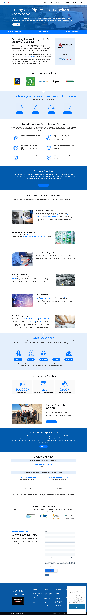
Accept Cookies (76, 604)
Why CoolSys (66, 2)
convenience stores (28, 236)
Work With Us (58, 2)
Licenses (54, 613)
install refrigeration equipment (32, 234)
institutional (42, 321)
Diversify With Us (58, 602)
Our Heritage (57, 599)
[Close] (85, 587)
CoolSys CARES (46, 599)
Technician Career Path (37, 605)
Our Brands (57, 593)
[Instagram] (12, 594)
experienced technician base (27, 344)
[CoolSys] (5, 2)
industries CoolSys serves (44, 346)
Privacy (60, 613)
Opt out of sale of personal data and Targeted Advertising (76, 610)
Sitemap (65, 613)
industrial (14, 323)
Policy (79, 602)
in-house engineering (61, 214)
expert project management (51, 216)
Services (46, 2)
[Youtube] (19, 594)
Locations (56, 592)
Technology (46, 605)
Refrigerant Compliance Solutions (37, 598)
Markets (51, 2)
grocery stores (43, 236)
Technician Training (36, 603)
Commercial (46, 590)
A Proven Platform (58, 604)
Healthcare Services (47, 594)
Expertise (45, 602)
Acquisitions (82, 2)
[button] (12, 81)
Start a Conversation (58, 605)
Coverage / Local (47, 601)
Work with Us (36, 600)
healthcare (34, 321)
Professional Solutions (36, 595)
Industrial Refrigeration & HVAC (37, 594)
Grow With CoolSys (58, 601)
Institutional (46, 596)
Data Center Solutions (48, 593)
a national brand (29, 56)
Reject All (76, 607)
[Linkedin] (23, 594)
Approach (45, 603)
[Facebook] (16, 594)
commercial (23, 323)
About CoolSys (74, 2)
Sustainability (57, 594)
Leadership (57, 590)
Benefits (34, 602)
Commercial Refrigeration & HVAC (36, 591)
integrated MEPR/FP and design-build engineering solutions (33, 318)
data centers (27, 321)
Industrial (45, 592)
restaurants (36, 236)
